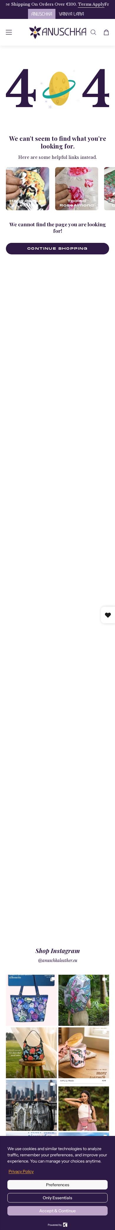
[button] (93, 32)
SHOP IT (31, 1000)
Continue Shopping (57, 248)
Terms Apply (80, 4)
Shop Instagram (57, 950)
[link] (31, 1000)
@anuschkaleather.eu (57, 960)
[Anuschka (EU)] (57, 32)
